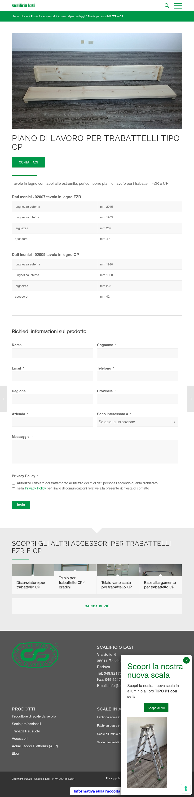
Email (18, 368)
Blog (15, 753)
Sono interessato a (114, 414)
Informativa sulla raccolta (97, 791)
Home (24, 16)
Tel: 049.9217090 (111, 673)
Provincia (106, 391)
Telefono (105, 368)
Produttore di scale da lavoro (34, 715)
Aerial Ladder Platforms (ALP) (35, 745)
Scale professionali (26, 723)
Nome (18, 345)
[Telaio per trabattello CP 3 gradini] (190, 399)
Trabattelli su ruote (26, 730)
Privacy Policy (25, 476)
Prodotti (35, 16)
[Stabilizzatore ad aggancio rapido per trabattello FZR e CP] (3, 399)
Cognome (106, 345)
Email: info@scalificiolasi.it (119, 685)
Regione (20, 391)
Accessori (49, 16)
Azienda (20, 414)
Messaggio (22, 436)
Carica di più (97, 606)
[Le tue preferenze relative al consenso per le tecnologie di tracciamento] (185, 788)
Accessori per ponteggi (71, 16)
